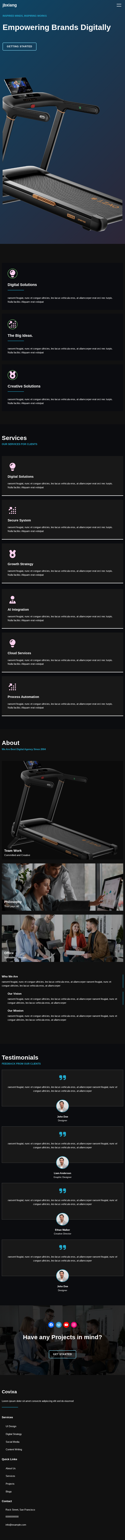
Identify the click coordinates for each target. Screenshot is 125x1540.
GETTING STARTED (19, 46)
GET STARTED (62, 1354)
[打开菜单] (119, 5)
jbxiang (10, 5)
